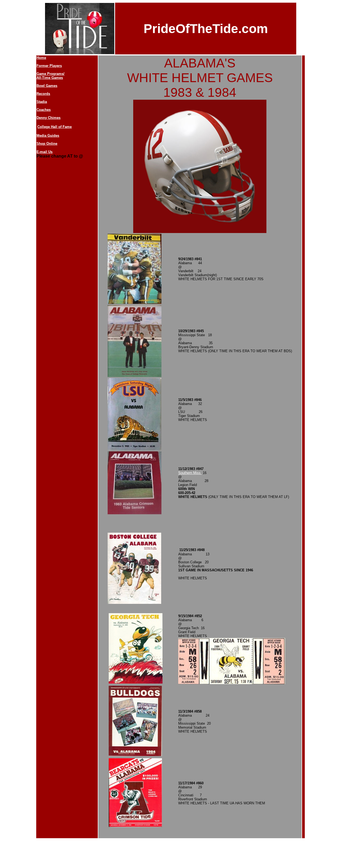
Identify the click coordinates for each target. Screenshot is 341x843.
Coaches (43, 110)
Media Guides (47, 136)
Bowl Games (46, 86)
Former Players (49, 66)
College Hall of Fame (54, 127)
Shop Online (46, 144)
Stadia (41, 102)
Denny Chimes (48, 118)
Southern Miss (190, 473)
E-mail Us (44, 152)
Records (43, 94)
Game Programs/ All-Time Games (50, 76)
